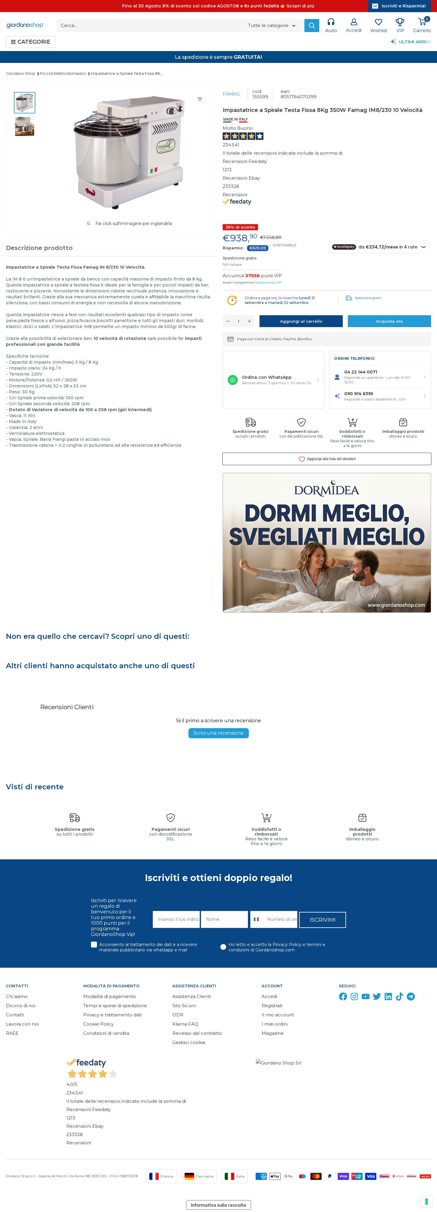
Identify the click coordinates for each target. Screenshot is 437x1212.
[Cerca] (311, 25)
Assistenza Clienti (191, 996)
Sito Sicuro (184, 1005)
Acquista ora (389, 321)
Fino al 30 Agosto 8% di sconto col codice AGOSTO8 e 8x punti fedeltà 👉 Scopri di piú (218, 6)
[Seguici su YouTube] (365, 997)
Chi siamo (17, 996)
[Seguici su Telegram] (411, 997)
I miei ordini (274, 1024)
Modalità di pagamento (109, 996)
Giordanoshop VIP (268, 282)
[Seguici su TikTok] (399, 997)
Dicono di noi (20, 1005)
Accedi (269, 996)
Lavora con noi (22, 1024)
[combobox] (257, 919)
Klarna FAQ (185, 1024)
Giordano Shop (21, 73)
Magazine (273, 1033)
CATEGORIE (34, 42)
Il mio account (278, 1015)
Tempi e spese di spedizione (115, 1005)
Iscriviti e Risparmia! (404, 6)
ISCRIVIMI (323, 920)
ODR (177, 1015)
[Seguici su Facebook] (343, 997)
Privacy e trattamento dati (112, 1015)
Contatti (15, 1015)
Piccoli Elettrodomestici (63, 73)
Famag (231, 94)
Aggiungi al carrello (301, 321)
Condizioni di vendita (106, 1033)
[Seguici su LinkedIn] (388, 997)
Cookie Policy (98, 1024)
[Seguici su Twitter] (377, 997)
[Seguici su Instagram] (354, 997)
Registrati (272, 1005)
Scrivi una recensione (219, 733)
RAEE (12, 1033)
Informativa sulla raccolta (218, 1205)
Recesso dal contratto (197, 1033)
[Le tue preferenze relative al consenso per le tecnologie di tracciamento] (426, 1201)
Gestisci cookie (188, 1042)
